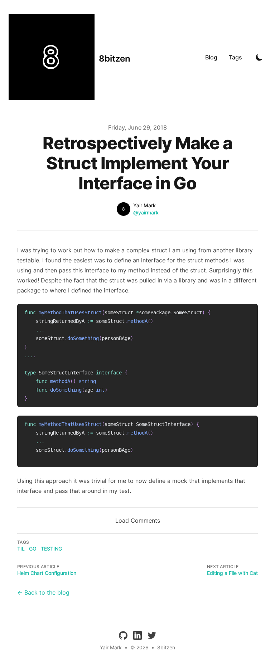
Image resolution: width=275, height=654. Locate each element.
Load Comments (137, 520)
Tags (235, 57)
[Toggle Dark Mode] (259, 57)
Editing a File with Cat (232, 573)
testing (51, 549)
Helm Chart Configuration (46, 573)
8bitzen (166, 647)
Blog (211, 57)
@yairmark (146, 212)
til (21, 549)
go (33, 549)
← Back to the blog (43, 592)
